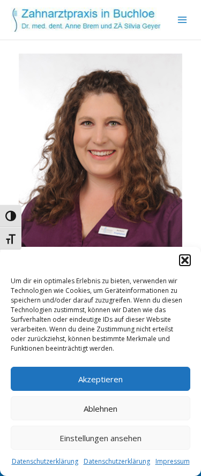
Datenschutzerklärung (45, 461)
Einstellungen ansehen (100, 438)
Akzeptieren (100, 379)
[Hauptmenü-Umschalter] (182, 20)
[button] (185, 260)
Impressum (172, 461)
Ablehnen (100, 408)
